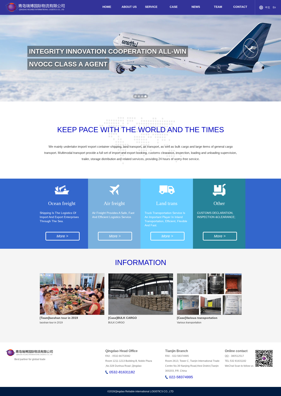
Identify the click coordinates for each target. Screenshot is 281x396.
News (196, 6)
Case (174, 6)
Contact (240, 6)
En (274, 7)
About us (129, 6)
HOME (106, 6)
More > (62, 236)
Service (151, 6)
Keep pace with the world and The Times (140, 129)
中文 (267, 7)
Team (218, 6)
